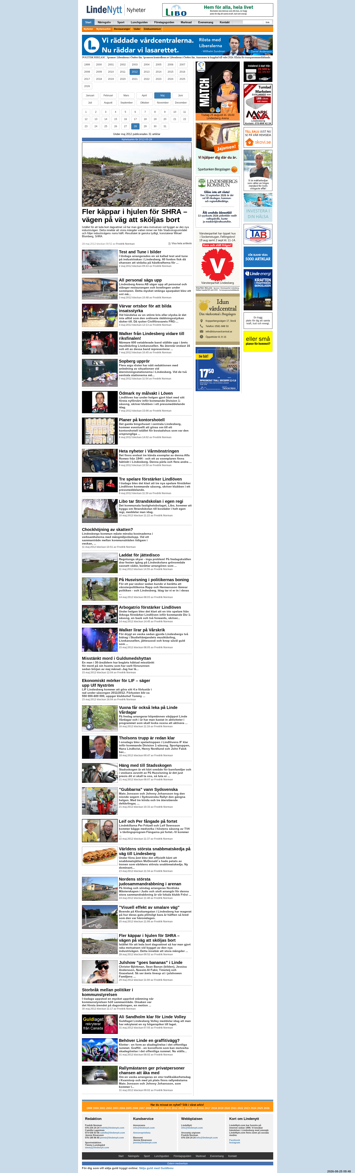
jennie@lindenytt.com (112, 1137)
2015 (170, 71)
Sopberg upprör (134, 361)
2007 (182, 64)
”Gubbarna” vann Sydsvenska (148, 789)
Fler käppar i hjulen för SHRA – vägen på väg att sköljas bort (134, 215)
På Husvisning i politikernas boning (154, 579)
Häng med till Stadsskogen (145, 765)
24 (96, 126)
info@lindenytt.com (144, 1127)
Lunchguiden (139, 22)
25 (105, 126)
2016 (182, 71)
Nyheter (88, 29)
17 (135, 119)
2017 (87, 79)
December (181, 102)
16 (125, 119)
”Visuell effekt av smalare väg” (149, 907)
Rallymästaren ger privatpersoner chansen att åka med (152, 1070)
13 (96, 119)
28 (135, 126)
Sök (268, 22)
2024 (170, 79)
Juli (90, 102)
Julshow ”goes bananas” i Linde (150, 962)
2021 (135, 79)
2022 (147, 79)
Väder (137, 29)
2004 (147, 64)
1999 (87, 64)
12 (86, 119)
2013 (147, 71)
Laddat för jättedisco (139, 555)
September (126, 102)
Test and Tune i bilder (140, 252)
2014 (158, 71)
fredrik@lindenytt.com (112, 1127)
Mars (126, 95)
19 (155, 119)
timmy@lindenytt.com (97, 1147)
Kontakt (224, 22)
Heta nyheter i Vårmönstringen (149, 451)
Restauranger (122, 29)
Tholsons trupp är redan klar (147, 738)
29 (145, 126)
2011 (123, 71)
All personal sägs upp (140, 280)
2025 (182, 79)
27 (125, 126)
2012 (135, 71)
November (163, 102)
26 (115, 126)
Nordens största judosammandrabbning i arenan (150, 881)
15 (115, 119)
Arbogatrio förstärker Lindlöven (150, 607)
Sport (120, 22)
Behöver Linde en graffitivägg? (149, 1040)
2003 (135, 64)
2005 (158, 64)
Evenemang (205, 22)
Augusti (108, 102)
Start (88, 22)
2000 (99, 64)
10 (174, 112)
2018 (99, 79)
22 (184, 119)
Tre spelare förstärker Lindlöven (150, 479)
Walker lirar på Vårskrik (142, 630)
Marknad (186, 22)
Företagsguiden (164, 22)
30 (155, 126)
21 (174, 119)
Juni (180, 95)
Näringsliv (104, 22)
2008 (87, 71)
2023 (158, 79)
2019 (111, 79)
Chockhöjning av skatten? (107, 529)
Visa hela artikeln (182, 243)
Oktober (144, 102)
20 (165, 119)
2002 (123, 64)
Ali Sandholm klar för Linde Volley (152, 1017)
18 (145, 119)
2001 (111, 64)
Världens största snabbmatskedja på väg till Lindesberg (154, 851)
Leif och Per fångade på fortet (148, 821)
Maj (162, 95)
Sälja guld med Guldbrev (156, 1168)
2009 (99, 71)
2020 (123, 79)
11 (184, 112)
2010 (111, 71)
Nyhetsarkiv (103, 29)
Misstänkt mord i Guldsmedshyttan (116, 658)
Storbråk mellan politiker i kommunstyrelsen (107, 992)
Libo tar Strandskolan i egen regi (151, 501)
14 (105, 119)
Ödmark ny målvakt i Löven (146, 393)
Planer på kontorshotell (142, 420)
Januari (90, 95)
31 (165, 126)
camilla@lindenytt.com (112, 1132)
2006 (170, 64)
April (144, 95)
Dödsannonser (152, 29)
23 (86, 126)
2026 (87, 86)
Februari (108, 95)
